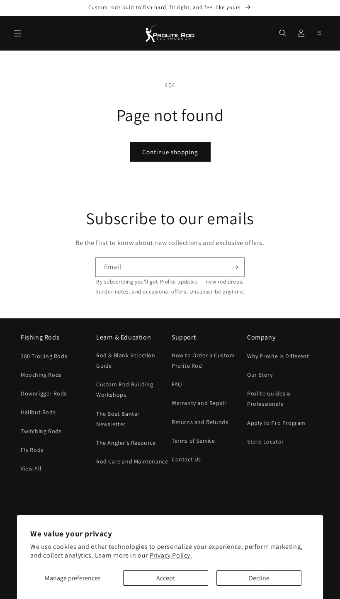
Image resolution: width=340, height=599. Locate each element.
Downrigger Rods (44, 393)
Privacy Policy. (171, 555)
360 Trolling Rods (44, 356)
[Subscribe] (235, 267)
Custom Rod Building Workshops (124, 389)
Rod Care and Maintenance (132, 461)
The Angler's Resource (126, 442)
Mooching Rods (41, 374)
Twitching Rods (41, 431)
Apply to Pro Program (276, 423)
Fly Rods (32, 449)
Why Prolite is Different (278, 356)
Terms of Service (193, 440)
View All (31, 468)
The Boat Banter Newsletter (118, 419)
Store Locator (265, 441)
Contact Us (186, 459)
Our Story (259, 374)
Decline (259, 578)
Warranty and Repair (199, 403)
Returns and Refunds (200, 422)
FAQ (177, 384)
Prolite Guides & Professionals (269, 398)
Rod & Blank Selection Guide (125, 360)
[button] (17, 33)
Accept (165, 578)
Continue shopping (170, 152)
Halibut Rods (38, 412)
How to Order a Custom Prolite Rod (203, 360)
